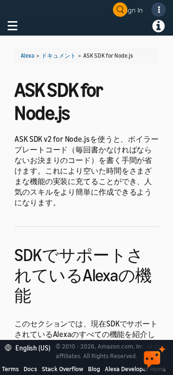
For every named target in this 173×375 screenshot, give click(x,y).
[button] (30, 347)
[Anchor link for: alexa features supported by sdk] (39, 294)
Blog (94, 368)
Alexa (27, 55)
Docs (30, 368)
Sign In (133, 10)
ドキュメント (58, 55)
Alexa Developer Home (135, 368)
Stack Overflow (62, 368)
